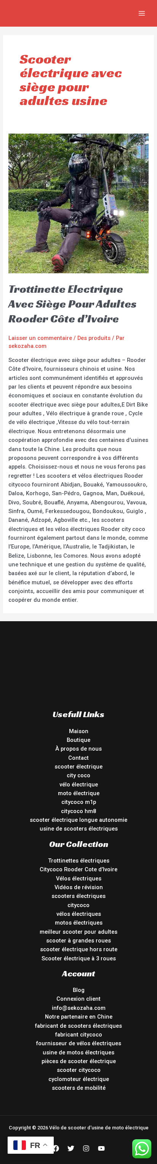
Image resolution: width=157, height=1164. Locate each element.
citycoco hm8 (78, 811)
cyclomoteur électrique (78, 1079)
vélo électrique (78, 784)
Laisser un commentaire (40, 338)
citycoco (78, 905)
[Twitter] (70, 1148)
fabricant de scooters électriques (78, 1025)
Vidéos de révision (78, 887)
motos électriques (79, 922)
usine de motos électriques (78, 1052)
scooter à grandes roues (78, 940)
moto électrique (78, 793)
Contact (78, 757)
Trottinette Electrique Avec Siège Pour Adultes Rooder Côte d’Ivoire (72, 304)
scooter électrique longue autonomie (78, 819)
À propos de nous (78, 748)
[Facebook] (55, 1148)
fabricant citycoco (78, 1034)
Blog (79, 990)
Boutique (78, 740)
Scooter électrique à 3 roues (79, 958)
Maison (78, 731)
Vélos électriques (78, 878)
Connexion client (78, 998)
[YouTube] (101, 1148)
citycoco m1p (78, 802)
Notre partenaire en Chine (78, 1016)
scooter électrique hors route (78, 949)
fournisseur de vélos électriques (78, 1043)
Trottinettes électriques (78, 860)
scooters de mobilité (79, 1087)
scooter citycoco (79, 1070)
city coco (78, 775)
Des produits (94, 338)
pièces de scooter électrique (79, 1061)
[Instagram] (86, 1148)
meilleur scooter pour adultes (78, 931)
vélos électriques (78, 913)
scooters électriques (78, 896)
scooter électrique (78, 766)
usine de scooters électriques (79, 828)
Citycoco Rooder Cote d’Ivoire (78, 869)
